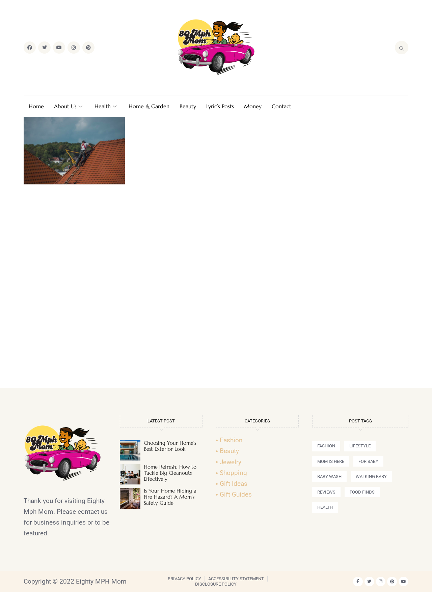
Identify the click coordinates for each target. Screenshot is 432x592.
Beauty (188, 106)
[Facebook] (30, 47)
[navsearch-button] (401, 47)
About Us (65, 106)
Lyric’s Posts (220, 106)
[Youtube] (59, 47)
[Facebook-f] (358, 582)
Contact (281, 106)
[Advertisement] (216, 289)
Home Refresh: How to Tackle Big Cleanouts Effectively (170, 473)
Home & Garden (149, 106)
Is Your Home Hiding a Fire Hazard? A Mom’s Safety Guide (170, 496)
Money (253, 106)
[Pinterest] (88, 47)
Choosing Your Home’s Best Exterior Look (170, 446)
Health (102, 106)
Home (36, 106)
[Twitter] (44, 47)
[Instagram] (74, 47)
